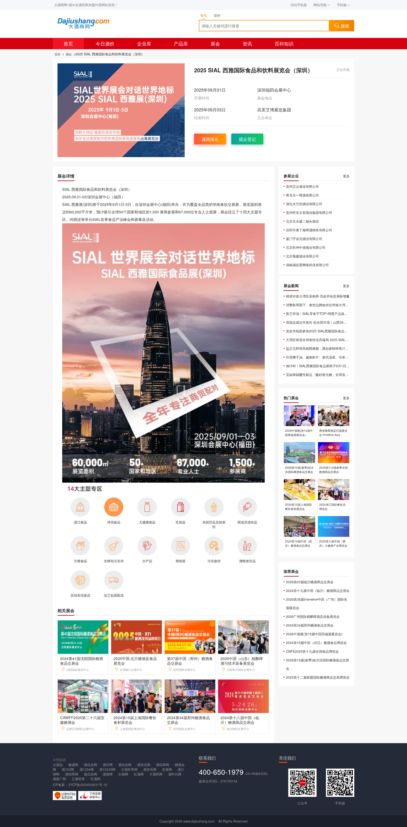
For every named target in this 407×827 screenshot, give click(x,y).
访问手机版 (298, 4)
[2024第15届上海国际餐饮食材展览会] (136, 695)
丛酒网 (123, 774)
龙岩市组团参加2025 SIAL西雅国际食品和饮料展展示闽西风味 (331, 331)
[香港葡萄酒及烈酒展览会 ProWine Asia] (333, 415)
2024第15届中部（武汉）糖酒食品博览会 (316, 642)
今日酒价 (105, 43)
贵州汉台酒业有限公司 (302, 186)
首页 (68, 43)
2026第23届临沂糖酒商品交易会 (310, 581)
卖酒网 (167, 769)
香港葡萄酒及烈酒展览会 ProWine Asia (333, 432)
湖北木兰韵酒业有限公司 (304, 203)
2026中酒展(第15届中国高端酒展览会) (299, 432)
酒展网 (108, 774)
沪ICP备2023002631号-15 (87, 784)
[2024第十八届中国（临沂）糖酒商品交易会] (243, 695)
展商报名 (210, 139)
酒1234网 (87, 769)
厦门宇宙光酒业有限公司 (304, 238)
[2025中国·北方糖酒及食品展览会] (136, 636)
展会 (215, 43)
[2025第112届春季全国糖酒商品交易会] (333, 452)
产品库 (181, 43)
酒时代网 (174, 774)
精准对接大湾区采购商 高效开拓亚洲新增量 (318, 296)
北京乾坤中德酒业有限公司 (306, 247)
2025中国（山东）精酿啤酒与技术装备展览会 (241, 661)
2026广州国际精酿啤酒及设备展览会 (313, 616)
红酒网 (139, 774)
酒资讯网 (143, 764)
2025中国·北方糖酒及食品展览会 (135, 661)
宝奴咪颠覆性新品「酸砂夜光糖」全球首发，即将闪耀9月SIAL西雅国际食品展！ (345, 374)
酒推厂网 (59, 778)
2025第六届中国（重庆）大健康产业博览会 (333, 543)
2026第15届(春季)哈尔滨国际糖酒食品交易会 (299, 469)
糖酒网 (73, 764)
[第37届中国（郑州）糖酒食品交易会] (190, 636)
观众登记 (247, 139)
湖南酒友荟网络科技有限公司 (307, 264)
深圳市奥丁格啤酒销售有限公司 (309, 230)
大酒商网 (156, 774)
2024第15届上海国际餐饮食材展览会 (135, 720)
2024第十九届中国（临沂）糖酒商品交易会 (318, 590)
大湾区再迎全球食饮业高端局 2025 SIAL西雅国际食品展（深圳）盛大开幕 (340, 339)
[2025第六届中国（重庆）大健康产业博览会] (333, 526)
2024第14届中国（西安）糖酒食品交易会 (298, 543)
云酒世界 (78, 778)
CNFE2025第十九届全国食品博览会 (312, 651)
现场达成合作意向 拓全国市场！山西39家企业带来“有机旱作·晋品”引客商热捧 (342, 322)
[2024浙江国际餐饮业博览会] (333, 489)
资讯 (247, 43)
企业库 (144, 43)
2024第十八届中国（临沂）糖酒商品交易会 (239, 720)
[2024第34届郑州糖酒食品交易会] (190, 695)
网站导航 (320, 4)
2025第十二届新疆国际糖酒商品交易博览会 (318, 677)
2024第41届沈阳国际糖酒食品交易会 (81, 661)
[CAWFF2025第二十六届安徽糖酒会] (83, 695)
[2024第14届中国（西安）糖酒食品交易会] (299, 526)
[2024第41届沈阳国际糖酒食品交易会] (83, 636)
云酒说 (58, 764)
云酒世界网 (129, 769)
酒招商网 (162, 764)
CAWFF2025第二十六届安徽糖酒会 (82, 720)
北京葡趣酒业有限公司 (302, 256)
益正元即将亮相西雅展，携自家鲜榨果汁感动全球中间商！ (329, 348)
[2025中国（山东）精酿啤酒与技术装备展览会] (243, 636)
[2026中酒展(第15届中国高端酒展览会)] (299, 415)
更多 (346, 176)
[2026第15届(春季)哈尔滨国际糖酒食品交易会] (299, 452)
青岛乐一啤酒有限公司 (302, 195)
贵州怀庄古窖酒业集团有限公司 (309, 212)
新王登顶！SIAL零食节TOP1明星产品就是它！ (320, 313)
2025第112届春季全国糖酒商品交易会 (333, 469)
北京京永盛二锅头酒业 (302, 221)
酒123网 (68, 769)
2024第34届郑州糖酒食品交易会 (188, 720)
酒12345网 (107, 769)
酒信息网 (90, 764)
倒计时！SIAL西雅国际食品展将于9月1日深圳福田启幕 (326, 365)
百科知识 (284, 43)
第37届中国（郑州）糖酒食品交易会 (190, 661)
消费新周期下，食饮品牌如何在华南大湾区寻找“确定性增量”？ (331, 304)
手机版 (342, 4)
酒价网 (108, 764)
